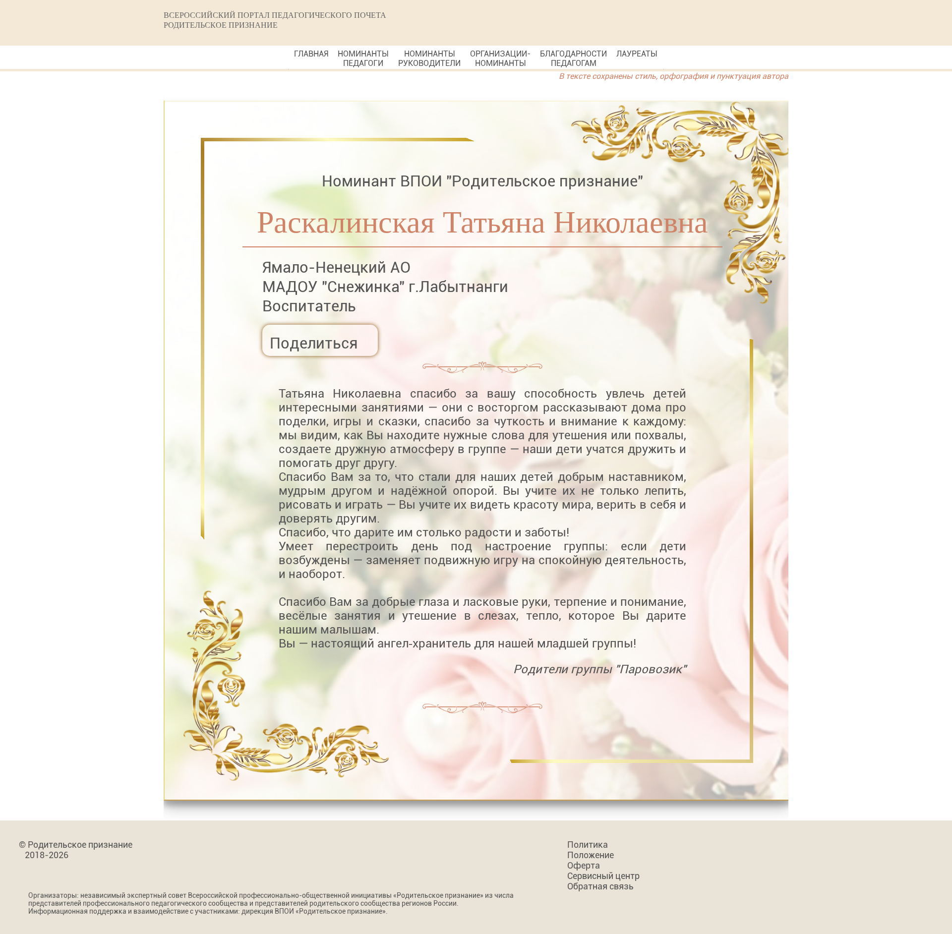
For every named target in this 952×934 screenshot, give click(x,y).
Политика (587, 844)
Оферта (583, 865)
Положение (590, 855)
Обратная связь (600, 886)
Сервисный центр (603, 876)
